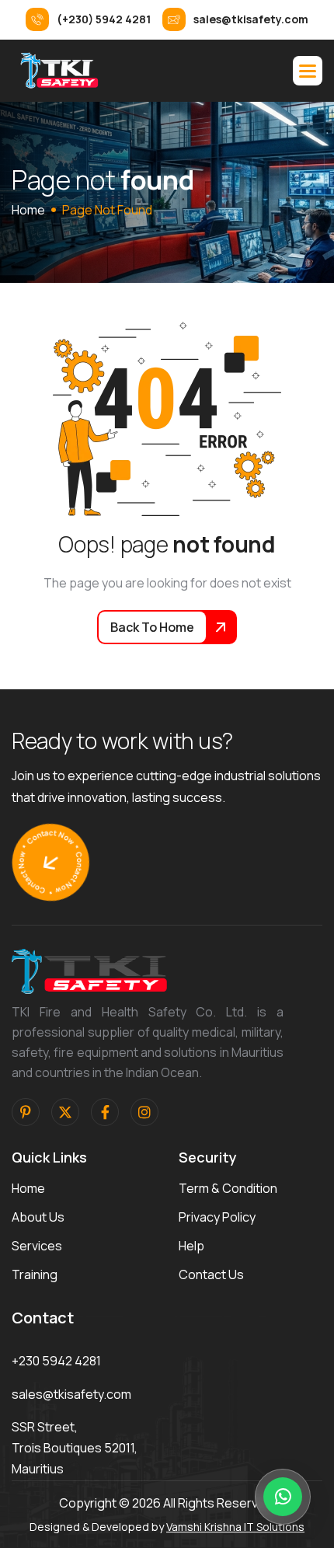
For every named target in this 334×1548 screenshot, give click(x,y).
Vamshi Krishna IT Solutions (235, 1526)
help (191, 1245)
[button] (307, 70)
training (34, 1274)
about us (38, 1217)
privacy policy (217, 1217)
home (28, 209)
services (37, 1245)
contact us (211, 1274)
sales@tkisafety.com (71, 1394)
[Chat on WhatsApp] (282, 1496)
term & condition (228, 1188)
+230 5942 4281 (56, 1360)
